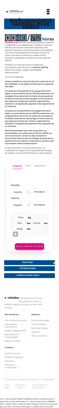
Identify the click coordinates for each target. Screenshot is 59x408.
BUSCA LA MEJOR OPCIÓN (28, 246)
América (36, 332)
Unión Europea (39, 324)
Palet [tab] (28, 165)
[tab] (17, 166)
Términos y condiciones (11, 366)
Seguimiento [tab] (40, 165)
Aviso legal (7, 386)
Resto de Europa (40, 328)
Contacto (9, 361)
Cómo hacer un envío (16, 320)
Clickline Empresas (14, 357)
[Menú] (44, 11)
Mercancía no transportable (11, 335)
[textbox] (39, 192)
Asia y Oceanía (39, 336)
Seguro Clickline (12, 341)
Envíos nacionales (40, 320)
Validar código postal (15, 330)
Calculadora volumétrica (11, 325)
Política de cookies (20, 386)
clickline (13, 298)
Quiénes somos (12, 353)
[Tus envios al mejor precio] (14, 12)
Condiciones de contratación (39, 386)
